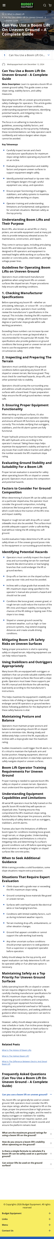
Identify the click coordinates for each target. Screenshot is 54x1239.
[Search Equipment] (44, 5)
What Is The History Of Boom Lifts (16, 1050)
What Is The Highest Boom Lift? (15, 1056)
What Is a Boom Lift (15, 14)
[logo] (27, 5)
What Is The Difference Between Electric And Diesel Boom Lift (24, 1062)
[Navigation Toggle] (5, 5)
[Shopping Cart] (50, 5)
